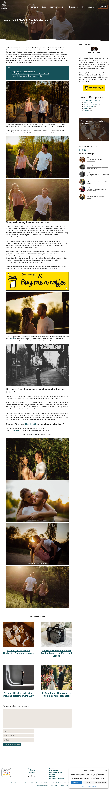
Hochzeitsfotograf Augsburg (42, 785)
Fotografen (12, 339)
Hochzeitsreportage (38, 7)
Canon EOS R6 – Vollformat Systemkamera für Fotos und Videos (56, 653)
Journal (86, 109)
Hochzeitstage (88, 106)
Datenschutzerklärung (86, 786)
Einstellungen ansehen (100, 782)
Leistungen (73, 7)
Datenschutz (53, 776)
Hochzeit (31, 424)
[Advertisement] (82, 20)
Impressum (94, 786)
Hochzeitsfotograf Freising (66, 785)
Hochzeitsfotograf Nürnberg (29, 782)
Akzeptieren (76, 782)
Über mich (54, 7)
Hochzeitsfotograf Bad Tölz (42, 782)
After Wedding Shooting (92, 100)
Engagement (88, 102)
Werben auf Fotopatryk (56, 778)
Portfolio (86, 111)
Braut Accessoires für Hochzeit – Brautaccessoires (95, 160)
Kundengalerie (88, 7)
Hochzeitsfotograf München (17, 782)
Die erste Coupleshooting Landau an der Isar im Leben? (30, 74)
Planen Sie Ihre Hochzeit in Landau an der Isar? (27, 76)
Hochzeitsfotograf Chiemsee (67, 782)
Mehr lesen (85, 138)
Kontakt (103, 7)
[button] (106, 770)
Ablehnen (88, 782)
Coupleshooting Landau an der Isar (23, 72)
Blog (64, 7)
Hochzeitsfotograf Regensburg (55, 785)
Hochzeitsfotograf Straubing (54, 782)
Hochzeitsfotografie (90, 104)
